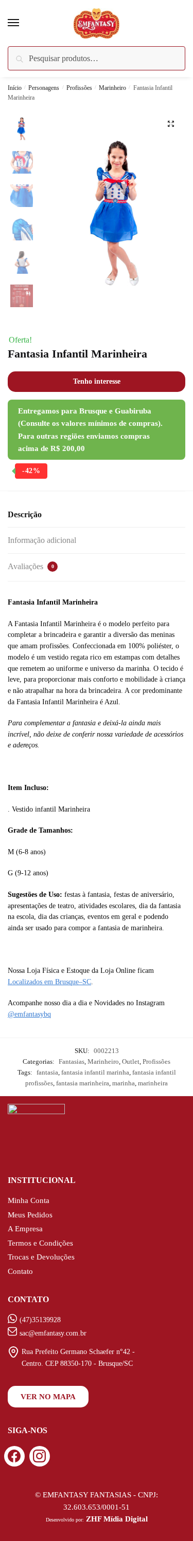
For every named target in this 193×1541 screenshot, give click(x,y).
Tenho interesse (96, 381)
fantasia (47, 1072)
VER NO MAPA (48, 1397)
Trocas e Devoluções (41, 1257)
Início (15, 87)
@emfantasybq (29, 1014)
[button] (171, 123)
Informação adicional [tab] (42, 540)
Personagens (43, 87)
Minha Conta (28, 1200)
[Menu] (23, 23)
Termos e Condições (40, 1243)
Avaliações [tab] (31, 566)
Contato (20, 1271)
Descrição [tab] (25, 514)
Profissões (79, 87)
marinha (123, 1083)
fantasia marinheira (82, 1083)
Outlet (130, 1061)
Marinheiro (112, 87)
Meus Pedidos (30, 1215)
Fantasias (71, 1061)
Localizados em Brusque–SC (49, 982)
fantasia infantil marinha (95, 1072)
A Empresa (25, 1229)
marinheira (153, 1083)
